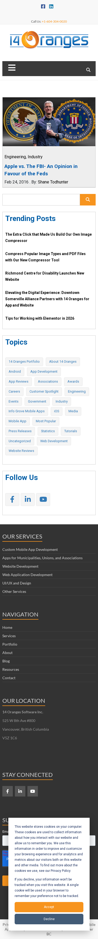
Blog (6, 661)
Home (7, 627)
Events (14, 401)
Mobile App (17, 421)
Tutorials (70, 431)
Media (73, 411)
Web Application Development (27, 574)
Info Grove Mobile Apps (27, 411)
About (7, 652)
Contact (8, 678)
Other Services (14, 591)
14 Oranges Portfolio (24, 361)
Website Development (20, 566)
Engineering (15, 156)
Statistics (48, 431)
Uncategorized (20, 441)
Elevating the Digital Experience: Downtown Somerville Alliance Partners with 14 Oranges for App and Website (47, 299)
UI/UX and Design (16, 583)
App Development (43, 371)
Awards (73, 381)
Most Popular (46, 421)
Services (9, 636)
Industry (35, 156)
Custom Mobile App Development (30, 549)
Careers (14, 391)
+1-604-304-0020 (54, 21)
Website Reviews (21, 451)
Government (37, 401)
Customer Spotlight (44, 391)
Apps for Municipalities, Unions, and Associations (42, 558)
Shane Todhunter (53, 182)
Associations (48, 381)
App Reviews (18, 381)
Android (15, 371)
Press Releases (20, 431)
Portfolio (9, 644)
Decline (49, 919)
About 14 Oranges (63, 361)
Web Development (54, 441)
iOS (56, 411)
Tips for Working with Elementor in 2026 (39, 318)
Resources (10, 669)
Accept (49, 907)
